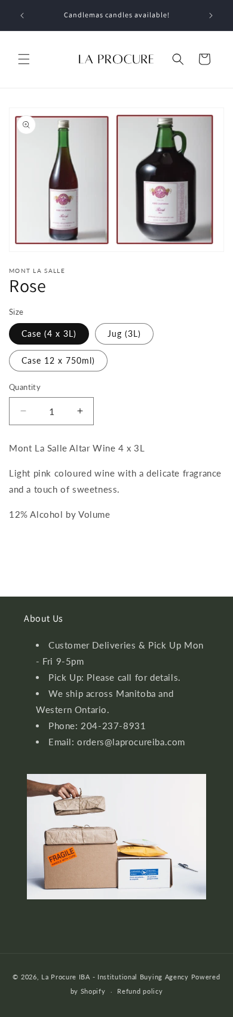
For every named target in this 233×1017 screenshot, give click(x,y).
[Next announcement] (211, 15)
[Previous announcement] (22, 15)
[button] (24, 59)
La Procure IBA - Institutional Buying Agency (115, 977)
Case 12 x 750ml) (58, 360)
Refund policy (140, 991)
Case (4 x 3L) (49, 333)
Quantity (25, 387)
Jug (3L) (124, 333)
